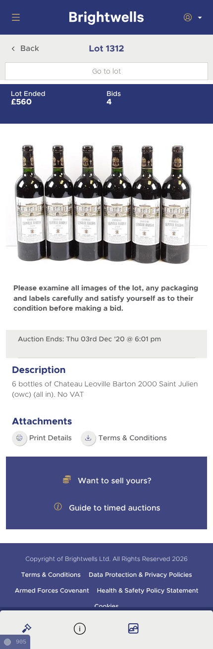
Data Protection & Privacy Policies (140, 575)
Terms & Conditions (50, 575)
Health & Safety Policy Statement (148, 591)
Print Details (50, 438)
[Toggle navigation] (14, 17)
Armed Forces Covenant (52, 591)
